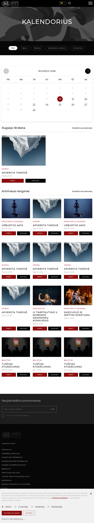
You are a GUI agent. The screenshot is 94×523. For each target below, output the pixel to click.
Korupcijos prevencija (12, 457)
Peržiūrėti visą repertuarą (82, 128)
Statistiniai (39, 507)
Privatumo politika (11, 473)
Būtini (8, 507)
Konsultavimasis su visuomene (16, 484)
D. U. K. (4, 488)
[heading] (47, 71)
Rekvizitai (6, 469)
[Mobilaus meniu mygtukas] (90, 3)
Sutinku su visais (12, 513)
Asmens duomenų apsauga (14, 465)
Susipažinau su (17, 415)
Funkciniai (23, 507)
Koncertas (78, 48)
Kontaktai (6, 450)
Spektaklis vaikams (57, 48)
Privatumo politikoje (60, 498)
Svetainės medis (8, 443)
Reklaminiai (56, 507)
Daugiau (35, 181)
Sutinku (29, 513)
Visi (13, 48)
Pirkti (12, 181)
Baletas (37, 48)
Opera (24, 48)
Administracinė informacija (15, 461)
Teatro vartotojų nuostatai (16, 476)
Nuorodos (6, 480)
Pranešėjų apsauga (11, 453)
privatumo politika (22, 415)
